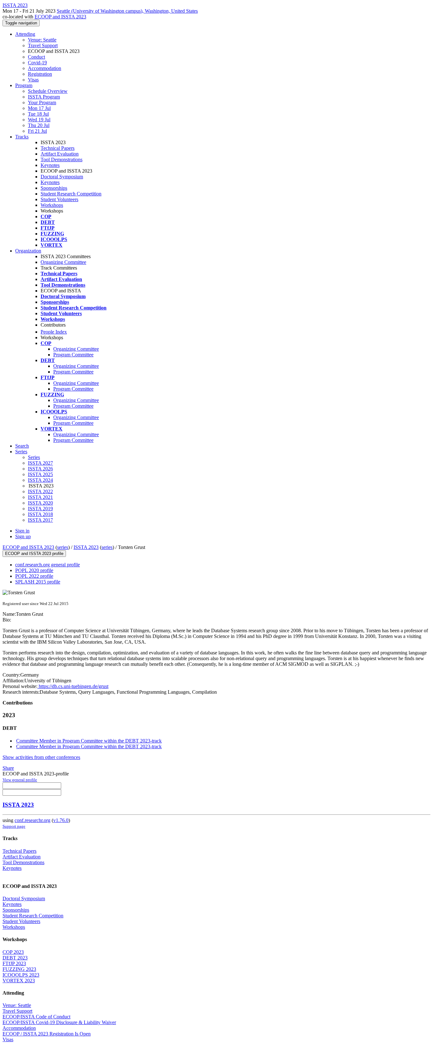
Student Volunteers (59, 199)
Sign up (23, 536)
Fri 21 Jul (37, 131)
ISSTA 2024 (40, 480)
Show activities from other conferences (41, 757)
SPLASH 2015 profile (37, 581)
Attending (25, 34)
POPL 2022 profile (34, 576)
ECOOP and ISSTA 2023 (60, 16)
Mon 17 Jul (39, 108)
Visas (33, 79)
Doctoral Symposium (62, 176)
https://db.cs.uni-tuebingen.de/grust (72, 686)
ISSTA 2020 (40, 503)
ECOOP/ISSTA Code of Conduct (36, 1016)
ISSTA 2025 (40, 474)
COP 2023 (13, 952)
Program (23, 85)
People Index (54, 332)
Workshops (52, 205)
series (62, 547)
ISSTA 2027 (40, 463)
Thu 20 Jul (38, 125)
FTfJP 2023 (14, 963)
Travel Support (43, 45)
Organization (28, 250)
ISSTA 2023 (86, 547)
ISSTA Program (44, 96)
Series (34, 457)
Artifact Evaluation (60, 153)
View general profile (20, 779)
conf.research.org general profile (47, 564)
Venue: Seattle (42, 39)
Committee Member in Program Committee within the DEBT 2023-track (89, 740)
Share (8, 768)
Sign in (22, 530)
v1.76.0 (60, 820)
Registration (40, 74)
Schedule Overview (48, 91)
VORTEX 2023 (19, 980)
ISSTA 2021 (40, 497)
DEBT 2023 (15, 957)
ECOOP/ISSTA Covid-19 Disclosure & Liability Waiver (59, 1022)
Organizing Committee (63, 262)
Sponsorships (54, 188)
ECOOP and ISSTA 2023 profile (34, 553)
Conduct (36, 57)
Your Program (42, 102)
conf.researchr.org (32, 820)
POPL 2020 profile (34, 570)
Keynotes (50, 165)
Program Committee (73, 354)
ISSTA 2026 (40, 468)
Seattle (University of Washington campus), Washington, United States (127, 11)
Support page (14, 826)
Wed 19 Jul (39, 119)
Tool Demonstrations (61, 159)
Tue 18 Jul (38, 114)
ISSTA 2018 (40, 514)
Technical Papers (57, 148)
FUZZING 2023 (19, 969)
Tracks (22, 136)
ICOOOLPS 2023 (21, 975)
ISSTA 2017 (40, 520)
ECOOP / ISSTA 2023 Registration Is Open (47, 1033)
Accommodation (44, 68)
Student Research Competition (71, 193)
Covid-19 (37, 62)
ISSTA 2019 (40, 508)
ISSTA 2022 (40, 491)
